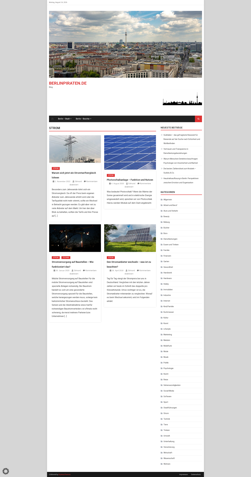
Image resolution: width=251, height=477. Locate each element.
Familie (166, 250)
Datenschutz (196, 474)
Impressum (183, 474)
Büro (165, 233)
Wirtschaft (168, 453)
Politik (166, 363)
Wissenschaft (169, 458)
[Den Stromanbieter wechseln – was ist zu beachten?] (130, 238)
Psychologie (168, 368)
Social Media (169, 391)
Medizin (167, 340)
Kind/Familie (169, 306)
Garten (166, 261)
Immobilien (168, 290)
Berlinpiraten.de (68, 83)
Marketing (168, 335)
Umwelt (167, 436)
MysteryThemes (64, 474)
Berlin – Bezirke (82, 119)
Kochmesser (169, 312)
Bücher (166, 228)
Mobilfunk (168, 346)
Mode (166, 351)
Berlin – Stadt (64, 119)
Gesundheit (168, 267)
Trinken (167, 430)
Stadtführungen (170, 408)
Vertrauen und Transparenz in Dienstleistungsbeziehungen (176, 151)
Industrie (167, 295)
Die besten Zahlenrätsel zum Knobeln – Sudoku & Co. (180, 171)
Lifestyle (167, 329)
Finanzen (167, 256)
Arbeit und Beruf (170, 205)
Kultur (166, 318)
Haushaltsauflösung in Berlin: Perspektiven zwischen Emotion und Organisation (181, 180)
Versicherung (169, 447)
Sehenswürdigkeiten (172, 385)
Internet (167, 301)
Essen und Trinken (171, 245)
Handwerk (168, 273)
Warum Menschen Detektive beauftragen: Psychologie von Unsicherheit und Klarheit (181, 161)
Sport (166, 402)
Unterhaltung (169, 441)
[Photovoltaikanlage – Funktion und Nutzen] (130, 152)
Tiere (166, 425)
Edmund (78, 181)
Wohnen (167, 464)
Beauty (166, 216)
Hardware (168, 278)
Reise (166, 380)
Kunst (166, 323)
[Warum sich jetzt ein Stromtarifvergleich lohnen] (75, 149)
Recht (166, 374)
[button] (6, 471)
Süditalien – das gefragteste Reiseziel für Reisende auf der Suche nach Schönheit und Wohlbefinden (182, 139)
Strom (55, 168)
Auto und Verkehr (171, 211)
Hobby (166, 284)
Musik (166, 357)
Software (167, 396)
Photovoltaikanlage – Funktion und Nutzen (130, 179)
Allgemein (168, 200)
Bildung (167, 222)
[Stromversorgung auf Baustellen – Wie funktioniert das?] (75, 238)
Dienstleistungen (170, 239)
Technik (66, 257)
